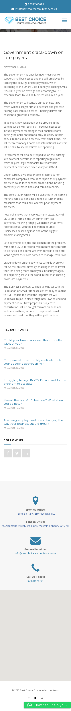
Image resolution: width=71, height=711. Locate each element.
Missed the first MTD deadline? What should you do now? (35, 401)
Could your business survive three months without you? (33, 341)
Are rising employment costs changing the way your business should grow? (33, 421)
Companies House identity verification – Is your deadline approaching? (32, 361)
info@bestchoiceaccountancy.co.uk (36, 9)
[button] (35, 633)
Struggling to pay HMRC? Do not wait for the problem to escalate (35, 381)
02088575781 (35, 4)
